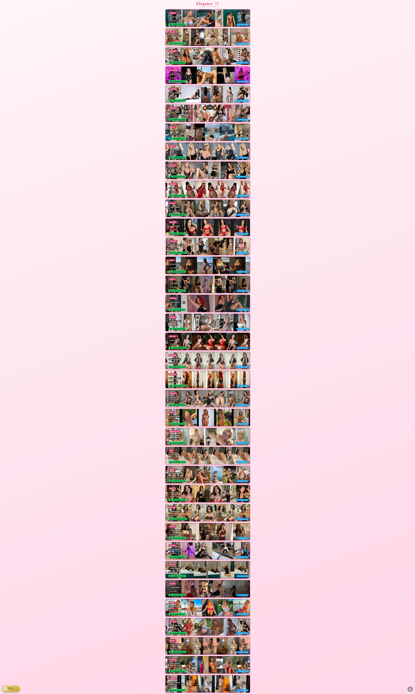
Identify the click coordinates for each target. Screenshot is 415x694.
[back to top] (410, 689)
